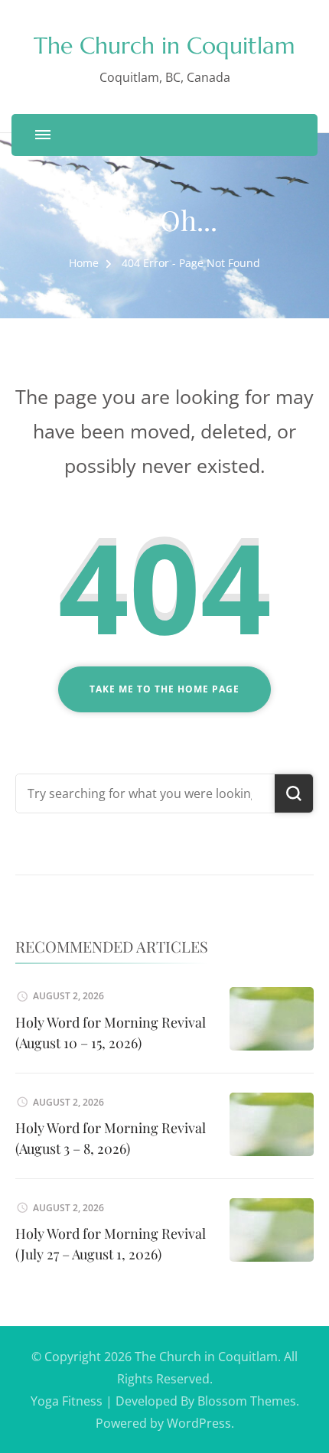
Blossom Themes (246, 1401)
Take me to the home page (164, 689)
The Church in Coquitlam (164, 45)
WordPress (199, 1423)
